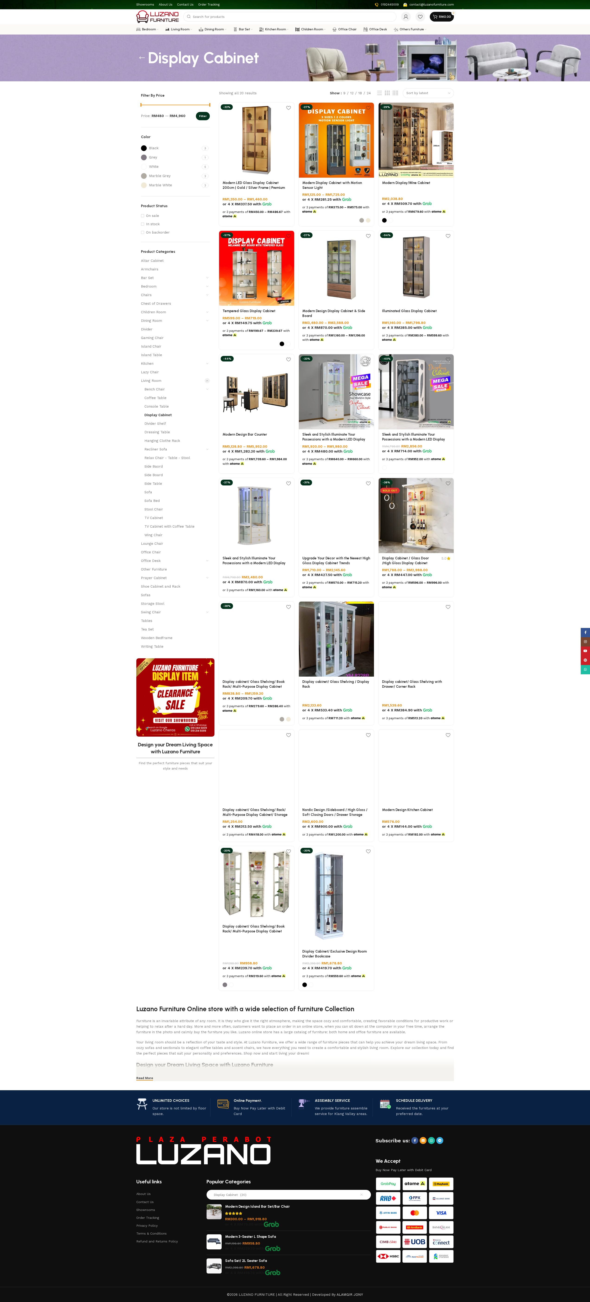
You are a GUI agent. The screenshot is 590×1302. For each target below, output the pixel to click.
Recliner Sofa (155, 449)
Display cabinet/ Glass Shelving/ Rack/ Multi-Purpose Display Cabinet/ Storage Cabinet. (255, 815)
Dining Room (151, 321)
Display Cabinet (158, 415)
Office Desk (151, 561)
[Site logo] (157, 16)
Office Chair (151, 552)
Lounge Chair (152, 544)
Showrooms (145, 1210)
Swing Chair (151, 612)
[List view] (379, 93)
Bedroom (148, 286)
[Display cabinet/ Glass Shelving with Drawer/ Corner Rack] (416, 639)
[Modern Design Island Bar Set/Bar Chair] (214, 1215)
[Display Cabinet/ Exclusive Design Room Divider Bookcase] (336, 896)
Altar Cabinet (152, 261)
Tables (146, 621)
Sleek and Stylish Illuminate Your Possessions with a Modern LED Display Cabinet (333, 439)
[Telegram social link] (439, 1140)
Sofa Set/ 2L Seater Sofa (246, 1261)
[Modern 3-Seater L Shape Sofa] (214, 1242)
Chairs (146, 295)
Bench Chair (154, 389)
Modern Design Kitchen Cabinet (407, 810)
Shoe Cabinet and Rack (160, 586)
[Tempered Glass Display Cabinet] (256, 268)
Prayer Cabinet (154, 578)
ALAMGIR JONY (350, 1294)
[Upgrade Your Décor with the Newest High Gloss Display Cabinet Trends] (336, 515)
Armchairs (149, 269)
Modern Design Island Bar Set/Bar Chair (257, 1206)
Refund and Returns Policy (157, 1241)
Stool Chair (153, 509)
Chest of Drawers (156, 303)
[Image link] (203, 1150)
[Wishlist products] (420, 16)
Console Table (156, 406)
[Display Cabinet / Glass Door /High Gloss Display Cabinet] (416, 515)
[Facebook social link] (414, 1140)
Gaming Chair (152, 338)
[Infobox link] (387, 5)
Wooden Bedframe (156, 638)
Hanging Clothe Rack (162, 441)
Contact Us (145, 1202)
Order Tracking (147, 1218)
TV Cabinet (153, 518)
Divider (147, 329)
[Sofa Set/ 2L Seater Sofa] (214, 1266)
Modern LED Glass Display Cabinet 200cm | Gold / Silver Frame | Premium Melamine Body (254, 188)
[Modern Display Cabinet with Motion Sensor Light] (336, 140)
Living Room (151, 381)
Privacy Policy (147, 1225)
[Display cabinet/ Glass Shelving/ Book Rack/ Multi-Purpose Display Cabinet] (256, 639)
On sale (152, 216)
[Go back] (142, 58)
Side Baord (153, 466)
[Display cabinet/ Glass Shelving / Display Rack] (336, 639)
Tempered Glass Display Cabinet (249, 311)
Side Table (153, 484)
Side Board (153, 475)
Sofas (145, 595)
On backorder (158, 232)
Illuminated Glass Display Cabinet (409, 311)
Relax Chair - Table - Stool (167, 458)
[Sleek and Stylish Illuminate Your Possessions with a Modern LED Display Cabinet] (336, 391)
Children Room (153, 312)
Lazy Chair (150, 372)
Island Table (151, 355)
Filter (203, 116)
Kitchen (147, 363)
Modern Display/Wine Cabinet (406, 183)
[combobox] (289, 1195)
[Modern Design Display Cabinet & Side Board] (336, 268)
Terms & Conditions (151, 1233)
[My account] (406, 16)
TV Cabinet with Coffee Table (169, 526)
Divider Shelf (155, 423)
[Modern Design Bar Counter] (256, 391)
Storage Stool (152, 604)
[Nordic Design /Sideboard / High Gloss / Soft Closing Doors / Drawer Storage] (336, 767)
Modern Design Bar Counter (245, 434)
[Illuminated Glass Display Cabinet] (416, 268)
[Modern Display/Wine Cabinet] (416, 140)
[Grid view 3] (387, 93)
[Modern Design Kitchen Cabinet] (416, 767)
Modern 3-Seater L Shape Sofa (250, 1237)
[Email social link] (423, 1140)
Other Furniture (154, 569)
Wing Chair (153, 535)
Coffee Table (155, 398)
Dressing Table (157, 432)
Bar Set (147, 278)
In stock (153, 224)
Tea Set (147, 629)
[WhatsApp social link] (431, 1140)
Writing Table (152, 646)
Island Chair (151, 346)
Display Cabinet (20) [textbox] (228, 1195)
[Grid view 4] (395, 93)
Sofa (148, 492)
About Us (143, 1194)
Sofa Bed (152, 501)
